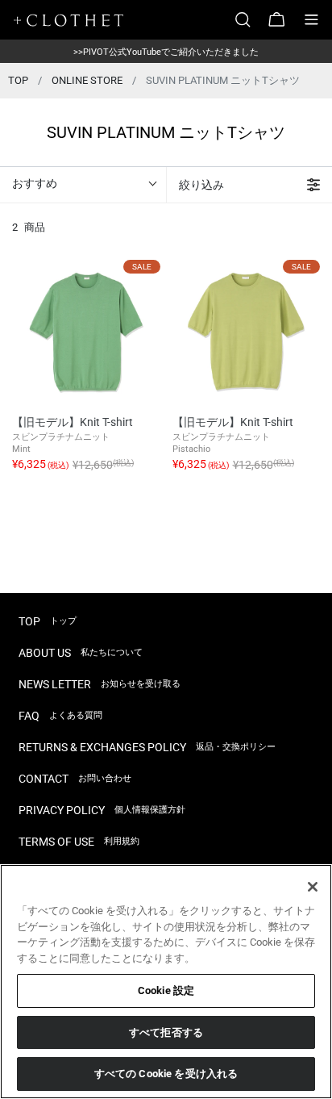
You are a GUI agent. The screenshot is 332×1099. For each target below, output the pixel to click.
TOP (18, 80)
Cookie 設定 (166, 990)
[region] (166, 981)
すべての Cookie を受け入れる (166, 1074)
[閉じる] (312, 887)
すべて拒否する (166, 1032)
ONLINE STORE (87, 80)
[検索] (249, 19)
